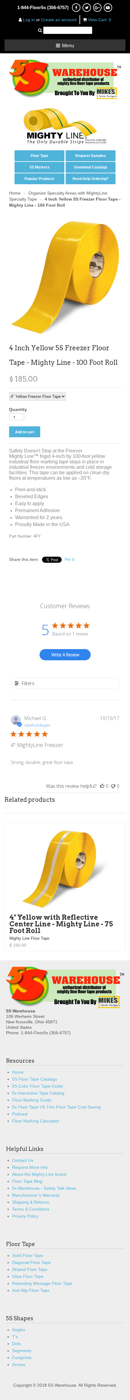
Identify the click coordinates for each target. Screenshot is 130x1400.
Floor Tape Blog (27, 1181)
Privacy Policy (25, 1216)
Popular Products (39, 179)
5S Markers (40, 167)
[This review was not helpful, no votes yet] (113, 786)
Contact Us (22, 1160)
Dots (16, 1343)
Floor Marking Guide (31, 1100)
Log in (29, 19)
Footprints (21, 1357)
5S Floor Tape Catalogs (34, 1079)
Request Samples (90, 156)
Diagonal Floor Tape (31, 1262)
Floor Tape (39, 156)
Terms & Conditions (30, 1209)
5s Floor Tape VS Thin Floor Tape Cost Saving (56, 1107)
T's (15, 1336)
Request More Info (30, 1167)
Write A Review (65, 655)
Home (18, 1072)
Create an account (58, 19)
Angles (18, 1329)
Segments (21, 1350)
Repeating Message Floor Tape (42, 1283)
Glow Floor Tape (28, 1276)
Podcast (20, 1114)
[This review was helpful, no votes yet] (102, 786)
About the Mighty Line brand (39, 1174)
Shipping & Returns (30, 1202)
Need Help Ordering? (91, 179)
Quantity (18, 409)
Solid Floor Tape (27, 1255)
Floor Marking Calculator (35, 1120)
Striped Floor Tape (29, 1269)
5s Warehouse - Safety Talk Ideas (44, 1188)
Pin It (69, 559)
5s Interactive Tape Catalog (38, 1093)
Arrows (18, 1364)
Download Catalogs (90, 167)
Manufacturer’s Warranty (36, 1195)
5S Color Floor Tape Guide (37, 1086)
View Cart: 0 (99, 19)
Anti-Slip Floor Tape (31, 1290)
